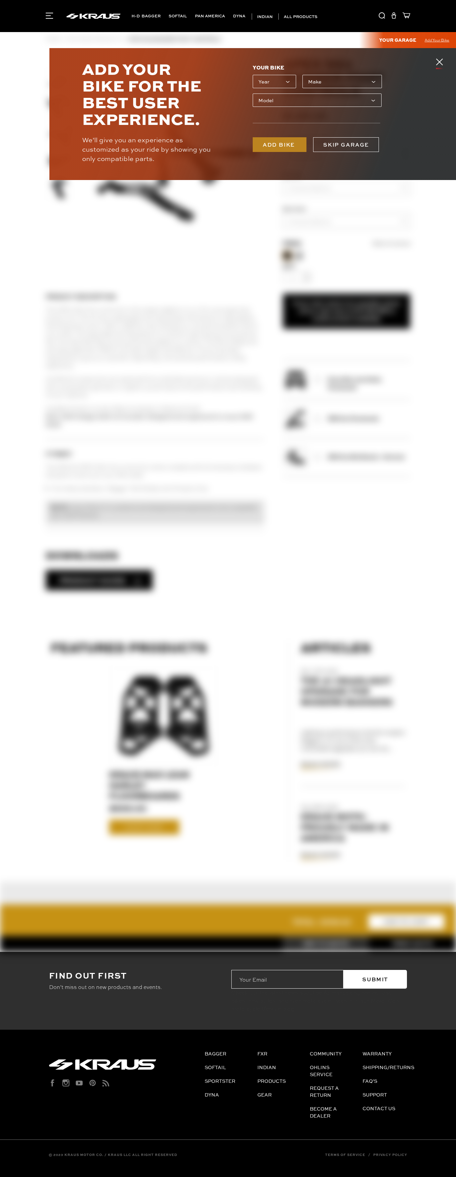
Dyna (239, 16)
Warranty (377, 1053)
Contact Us (379, 1108)
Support (375, 1094)
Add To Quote (326, 944)
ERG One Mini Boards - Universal (366, 456)
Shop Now (144, 827)
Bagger (151, 16)
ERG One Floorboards (353, 418)
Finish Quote (412, 944)
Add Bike (279, 144)
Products (271, 1081)
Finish (292, 243)
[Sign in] (393, 16)
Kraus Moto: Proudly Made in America (345, 827)
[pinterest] (92, 1082)
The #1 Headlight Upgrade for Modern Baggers (347, 691)
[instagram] (65, 1082)
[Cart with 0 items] (404, 16)
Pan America (210, 16)
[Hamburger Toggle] (49, 16)
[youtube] (79, 1082)
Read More (321, 764)
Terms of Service (345, 1154)
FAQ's (370, 1081)
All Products (300, 16)
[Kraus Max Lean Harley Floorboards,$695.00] (163, 716)
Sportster (220, 1081)
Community (325, 1053)
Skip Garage (346, 144)
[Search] (382, 16)
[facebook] (52, 1082)
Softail (178, 16)
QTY (289, 266)
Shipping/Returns (388, 1067)
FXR (262, 1053)
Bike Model (294, 208)
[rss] (105, 1082)
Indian (264, 16)
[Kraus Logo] (124, 1067)
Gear (264, 1094)
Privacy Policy (390, 1154)
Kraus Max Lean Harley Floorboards (149, 785)
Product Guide (92, 580)
